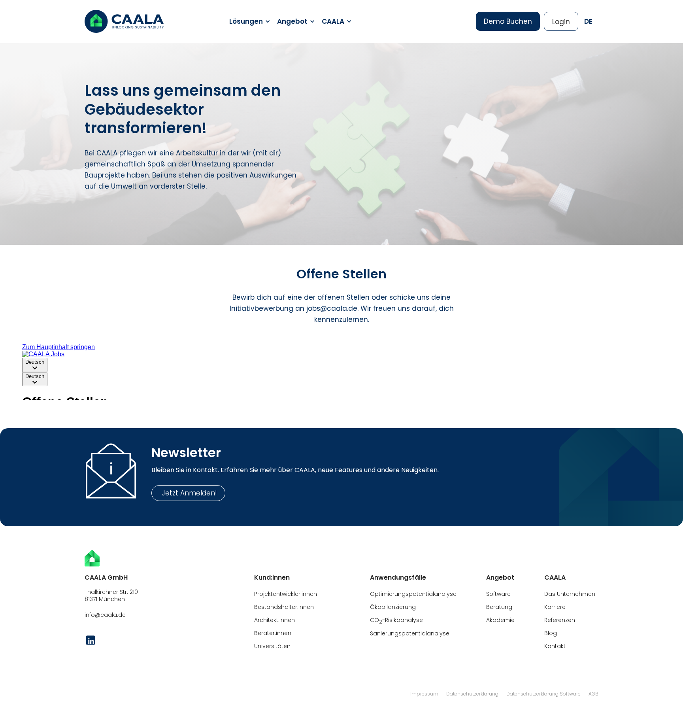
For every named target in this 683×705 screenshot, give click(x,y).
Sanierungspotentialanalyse (409, 633)
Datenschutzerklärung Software (543, 693)
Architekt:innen (274, 620)
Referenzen (559, 620)
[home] (124, 21)
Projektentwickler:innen (285, 594)
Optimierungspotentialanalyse (413, 594)
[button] (248, 21)
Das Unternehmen (569, 594)
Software (498, 594)
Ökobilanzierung (393, 607)
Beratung (499, 607)
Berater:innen (272, 633)
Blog (550, 633)
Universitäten (272, 646)
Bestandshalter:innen (284, 607)
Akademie (500, 620)
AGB (593, 693)
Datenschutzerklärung (472, 693)
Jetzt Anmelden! (188, 493)
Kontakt (555, 646)
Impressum (424, 693)
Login (561, 21)
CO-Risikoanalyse (396, 620)
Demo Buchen (508, 21)
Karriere (555, 607)
